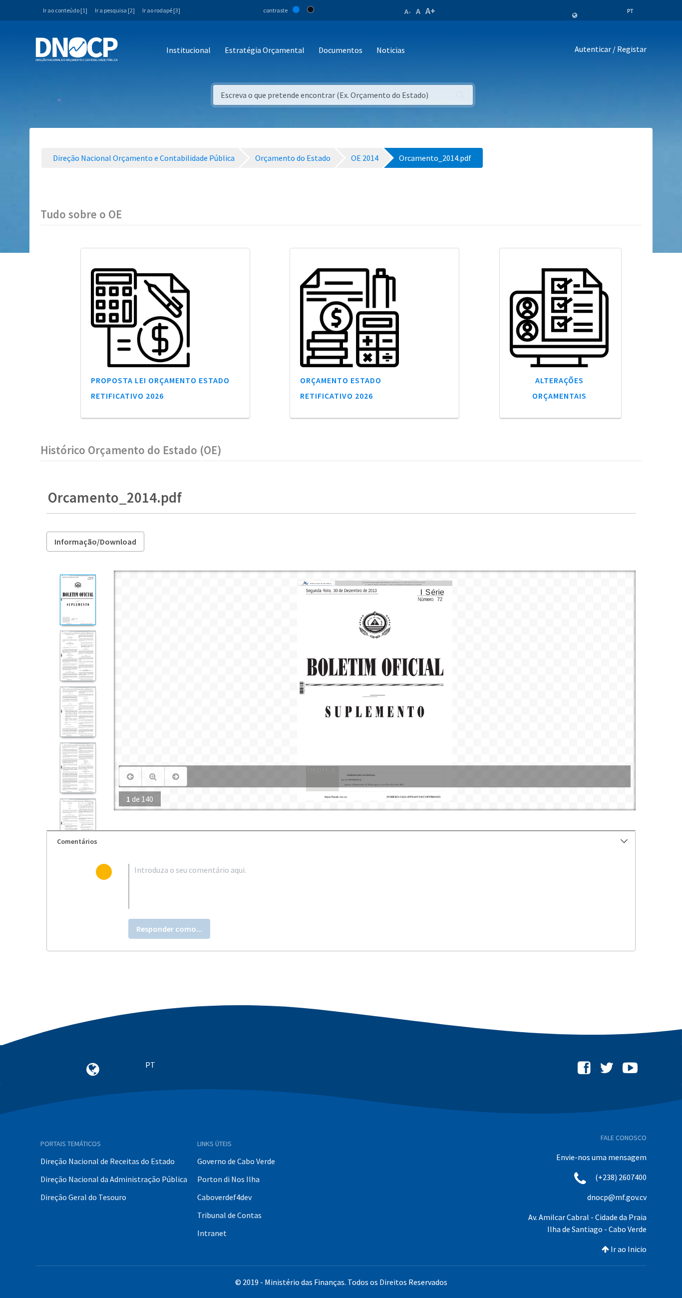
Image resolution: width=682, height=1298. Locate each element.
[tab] (341, 841)
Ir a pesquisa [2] (115, 10)
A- (407, 11)
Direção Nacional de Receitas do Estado (107, 1161)
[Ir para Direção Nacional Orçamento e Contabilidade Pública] (76, 49)
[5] (77, 823)
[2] (77, 655)
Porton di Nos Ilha (228, 1179)
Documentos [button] (340, 50)
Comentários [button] (77, 841)
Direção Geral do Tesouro (83, 1197)
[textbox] (357, 886)
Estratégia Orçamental (265, 50)
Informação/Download (95, 542)
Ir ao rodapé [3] (161, 10)
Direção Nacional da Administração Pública (113, 1179)
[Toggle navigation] (131, 50)
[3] (77, 711)
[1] (77, 600)
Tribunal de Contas (229, 1215)
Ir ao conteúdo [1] (65, 10)
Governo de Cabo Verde (236, 1161)
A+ (430, 10)
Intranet (212, 1233)
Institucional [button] (188, 50)
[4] (77, 767)
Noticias (390, 50)
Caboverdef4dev (224, 1197)
